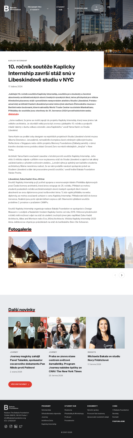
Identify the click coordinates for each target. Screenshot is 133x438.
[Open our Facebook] (5, 427)
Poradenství (69, 421)
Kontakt (115, 417)
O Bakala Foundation (120, 410)
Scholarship (46, 410)
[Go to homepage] (12, 8)
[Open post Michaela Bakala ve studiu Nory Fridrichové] (105, 318)
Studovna (68, 410)
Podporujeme (118, 421)
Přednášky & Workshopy (74, 414)
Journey (45, 417)
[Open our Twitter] (20, 427)
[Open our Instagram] (10, 427)
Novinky (115, 414)
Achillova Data (47, 421)
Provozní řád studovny (96, 414)
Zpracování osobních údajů (98, 417)
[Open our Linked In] (15, 427)
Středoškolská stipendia (51, 414)
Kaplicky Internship (49, 424)
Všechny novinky (19, 384)
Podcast (68, 417)
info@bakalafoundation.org (15, 418)
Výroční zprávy (93, 410)
